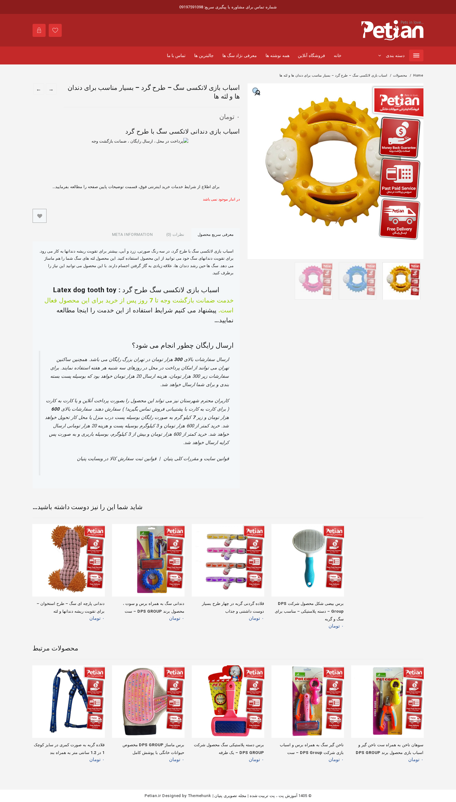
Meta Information (132, 234)
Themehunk (199, 795)
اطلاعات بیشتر (97, 620)
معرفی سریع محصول (215, 234)
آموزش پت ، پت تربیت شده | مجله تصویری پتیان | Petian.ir (221, 795)
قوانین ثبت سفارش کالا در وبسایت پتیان (116, 458)
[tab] (215, 234)
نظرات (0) (175, 234)
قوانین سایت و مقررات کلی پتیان (196, 458)
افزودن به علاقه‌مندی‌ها (40, 216)
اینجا (82, 310)
